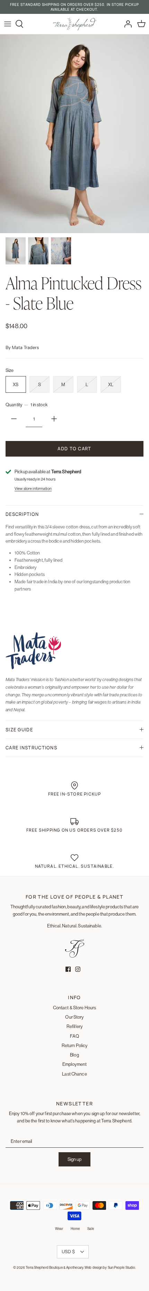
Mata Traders (25, 347)
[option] (74, 133)
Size (10, 370)
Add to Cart (74, 448)
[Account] (126, 24)
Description (22, 514)
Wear (59, 1228)
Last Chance (74, 1074)
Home (75, 1228)
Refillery (74, 1026)
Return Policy (75, 1045)
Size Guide (19, 730)
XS (15, 384)
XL (110, 384)
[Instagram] (77, 969)
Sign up (74, 1159)
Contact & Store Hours (74, 1007)
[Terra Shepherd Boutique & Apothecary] (74, 24)
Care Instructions (31, 748)
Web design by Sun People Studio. (110, 1267)
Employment (74, 1064)
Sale (90, 1228)
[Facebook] (68, 969)
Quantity (26, 404)
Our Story (74, 1017)
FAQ (74, 1036)
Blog (74, 1055)
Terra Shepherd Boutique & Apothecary (54, 1267)
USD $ (68, 1251)
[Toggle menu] (7, 24)
